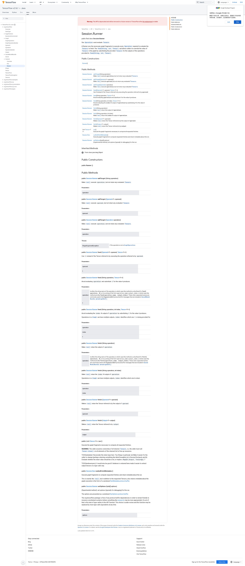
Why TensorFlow (80, 2)
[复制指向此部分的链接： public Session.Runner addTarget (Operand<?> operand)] (124, 199)
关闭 (228, 22)
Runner (84, 63)
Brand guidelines (142, 551)
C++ (21, 12)
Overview (5, 12)
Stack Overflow (141, 548)
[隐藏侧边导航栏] (23, 562)
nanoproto (121, 500)
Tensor (112, 90)
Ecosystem (51, 2)
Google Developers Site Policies (109, 527)
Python (14, 12)
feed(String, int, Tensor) (108, 48)
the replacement (148, 21)
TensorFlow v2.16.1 (10, 8)
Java (23, 8)
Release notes (141, 545)
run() (99, 76)
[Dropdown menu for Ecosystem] (57, 2)
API (41, 2)
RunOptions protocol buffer (119, 494)
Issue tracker (140, 542)
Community (65, 2)
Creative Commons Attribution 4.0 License (129, 525)
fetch (95, 108)
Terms (30, 562)
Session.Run (86, 135)
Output (99, 124)
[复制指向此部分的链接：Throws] (88, 241)
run (94, 129)
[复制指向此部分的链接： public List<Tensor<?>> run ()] (105, 441)
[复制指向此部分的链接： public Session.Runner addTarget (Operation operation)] (123, 220)
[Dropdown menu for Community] (71, 2)
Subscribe (222, 562)
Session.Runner (87, 74)
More (34, 12)
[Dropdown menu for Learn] (35, 2)
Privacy (36, 562)
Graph (94, 317)
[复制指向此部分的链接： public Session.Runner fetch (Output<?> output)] (117, 420)
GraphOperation (129, 245)
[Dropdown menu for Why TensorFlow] (88, 2)
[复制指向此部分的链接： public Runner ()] (95, 165)
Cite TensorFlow (141, 554)
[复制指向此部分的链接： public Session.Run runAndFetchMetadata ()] (115, 471)
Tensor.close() (88, 451)
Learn (31, 2)
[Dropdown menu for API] (44, 2)
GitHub (234, 2)
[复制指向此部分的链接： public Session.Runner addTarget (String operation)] (120, 178)
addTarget (96, 74)
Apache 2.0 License (83, 527)
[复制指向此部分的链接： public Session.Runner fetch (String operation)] (117, 343)
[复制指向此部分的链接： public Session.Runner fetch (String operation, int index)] (123, 370)
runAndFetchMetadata (100, 135)
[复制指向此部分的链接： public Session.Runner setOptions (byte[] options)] (119, 486)
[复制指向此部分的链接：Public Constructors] (101, 59)
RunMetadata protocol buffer (119, 481)
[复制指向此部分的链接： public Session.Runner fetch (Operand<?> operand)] (120, 400)
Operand (102, 79)
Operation (88, 42)
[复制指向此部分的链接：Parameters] (91, 188)
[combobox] (205, 2)
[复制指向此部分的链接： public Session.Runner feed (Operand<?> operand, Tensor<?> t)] (129, 252)
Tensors (106, 42)
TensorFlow (85, 29)
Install (24, 2)
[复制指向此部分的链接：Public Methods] (97, 69)
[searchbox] (12, 18)
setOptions (96, 140)
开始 (237, 22)
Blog (29, 542)
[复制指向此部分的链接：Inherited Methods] (100, 148)
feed (94, 90)
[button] (12, 25)
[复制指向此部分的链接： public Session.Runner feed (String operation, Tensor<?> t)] (125, 278)
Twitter (30, 548)
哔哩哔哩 (30, 551)
